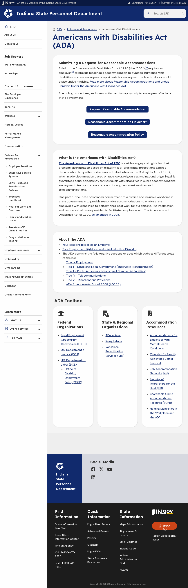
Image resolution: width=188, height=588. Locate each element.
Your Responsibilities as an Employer (86, 245)
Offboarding (12, 267)
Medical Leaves (13, 124)
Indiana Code (128, 548)
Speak (166, 525)
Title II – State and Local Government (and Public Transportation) (109, 267)
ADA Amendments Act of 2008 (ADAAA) (93, 284)
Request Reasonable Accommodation (117, 109)
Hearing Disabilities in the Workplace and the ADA (163, 413)
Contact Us (11, 43)
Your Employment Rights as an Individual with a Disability (99, 249)
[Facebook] (93, 469)
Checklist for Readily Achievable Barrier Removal (163, 359)
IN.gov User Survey (98, 524)
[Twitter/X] (101, 469)
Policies (92, 538)
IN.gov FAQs (94, 551)
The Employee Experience (12, 96)
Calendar (10, 285)
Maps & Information (132, 524)
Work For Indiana (15, 64)
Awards (124, 569)
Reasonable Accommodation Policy (117, 134)
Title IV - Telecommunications (86, 275)
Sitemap (92, 544)
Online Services (19, 328)
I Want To (15, 320)
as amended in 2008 (105, 215)
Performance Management (12, 135)
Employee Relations (20, 166)
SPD (13, 27)
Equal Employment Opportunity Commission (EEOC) (74, 339)
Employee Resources (16, 250)
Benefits (9, 106)
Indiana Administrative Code (128, 559)
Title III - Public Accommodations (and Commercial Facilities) (106, 271)
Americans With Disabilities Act (18, 228)
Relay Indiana (114, 341)
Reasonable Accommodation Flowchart (117, 122)
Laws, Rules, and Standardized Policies (18, 186)
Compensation (13, 146)
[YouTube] (109, 469)
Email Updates (128, 541)
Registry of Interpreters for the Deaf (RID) (162, 384)
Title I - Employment (79, 262)
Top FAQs (16, 337)
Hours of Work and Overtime (20, 208)
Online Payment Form (17, 294)
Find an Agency (64, 545)
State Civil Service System (19, 174)
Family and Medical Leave (20, 218)
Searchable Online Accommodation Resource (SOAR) (161, 398)
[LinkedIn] (93, 477)
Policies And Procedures (11, 156)
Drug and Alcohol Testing (18, 238)
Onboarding (11, 259)
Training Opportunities (18, 276)
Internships (11, 73)
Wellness (9, 115)
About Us (10, 34)
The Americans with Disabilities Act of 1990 (89, 163)
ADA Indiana (113, 335)
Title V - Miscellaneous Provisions (88, 280)
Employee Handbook (14, 198)
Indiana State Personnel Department (59, 13)
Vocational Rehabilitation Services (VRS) (115, 351)
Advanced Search (98, 531)
